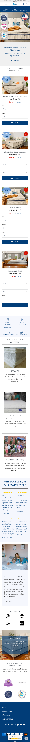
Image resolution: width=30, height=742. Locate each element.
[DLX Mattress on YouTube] (24, 724)
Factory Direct (6, 10)
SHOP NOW (15, 60)
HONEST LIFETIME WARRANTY (8, 325)
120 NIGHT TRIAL (8, 335)
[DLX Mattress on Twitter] (21, 724)
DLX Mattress (17, 730)
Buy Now (9, 601)
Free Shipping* (23, 10)
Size (3, 105)
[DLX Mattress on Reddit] (18, 724)
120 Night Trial (15, 10)
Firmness (4, 168)
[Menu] (1, 4)
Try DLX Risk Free (15, 650)
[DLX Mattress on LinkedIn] (15, 724)
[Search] (23, 4)
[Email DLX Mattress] (6, 724)
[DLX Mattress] (15, 4)
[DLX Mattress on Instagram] (12, 724)
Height (3, 113)
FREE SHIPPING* (21, 335)
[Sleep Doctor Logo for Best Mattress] (8, 698)
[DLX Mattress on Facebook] (9, 724)
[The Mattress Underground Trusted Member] (22, 698)
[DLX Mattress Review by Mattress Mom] (8, 686)
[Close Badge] (22, 735)
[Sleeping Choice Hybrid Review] (22, 686)
